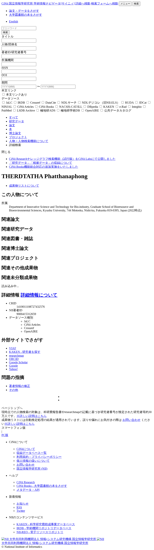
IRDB (21, 102)
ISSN (5, 67)
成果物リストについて (24, 185)
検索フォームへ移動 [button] (104, 3)
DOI (4, 75)
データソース (11, 98)
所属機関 (8, 60)
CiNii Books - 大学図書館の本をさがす (42, 485)
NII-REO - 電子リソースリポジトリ (40, 532)
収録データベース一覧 (32, 452)
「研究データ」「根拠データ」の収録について (40, 162)
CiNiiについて (26, 448)
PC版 (5, 435)
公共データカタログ (117, 110)
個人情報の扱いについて (33, 460)
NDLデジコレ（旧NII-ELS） (101, 102)
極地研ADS (47, 110)
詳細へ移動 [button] (82, 3)
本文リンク (9, 90)
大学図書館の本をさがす (25, 14)
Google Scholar (18, 362)
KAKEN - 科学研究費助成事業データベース (46, 524)
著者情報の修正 (19, 386)
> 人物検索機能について (32, 141)
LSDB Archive (26, 110)
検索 (136, 3)
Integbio (136, 106)
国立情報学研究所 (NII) (32, 468)
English (13, 21)
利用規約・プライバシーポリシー (39, 456)
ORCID (14, 359)
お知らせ (23, 503)
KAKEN (109, 106)
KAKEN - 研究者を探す (24, 351)
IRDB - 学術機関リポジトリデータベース (44, 528)
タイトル (8, 36)
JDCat (142, 102)
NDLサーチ (68, 102)
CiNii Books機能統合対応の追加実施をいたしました (43, 166)
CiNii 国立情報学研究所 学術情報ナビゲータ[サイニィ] (38, 3)
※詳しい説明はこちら (32, 416)
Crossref (35, 102)
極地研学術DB (70, 110)
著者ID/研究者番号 (14, 52)
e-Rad (123, 106)
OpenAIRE (92, 110)
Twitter (21, 510)
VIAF (12, 348)
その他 (13, 389)
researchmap (16, 355)
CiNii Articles (25, 106)
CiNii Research (26, 482)
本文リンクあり (16, 94)
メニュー (125, 3)
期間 (5, 82)
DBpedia (93, 106)
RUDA (129, 102)
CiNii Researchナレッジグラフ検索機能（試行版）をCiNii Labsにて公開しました (62, 158)
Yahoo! (13, 369)
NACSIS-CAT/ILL (70, 106)
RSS (19, 507)
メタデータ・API (28, 489)
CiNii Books (46, 106)
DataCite (51, 102)
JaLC (9, 102)
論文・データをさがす (24, 10)
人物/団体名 (9, 44)
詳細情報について (39, 295)
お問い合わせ (131, 419)
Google (13, 365)
